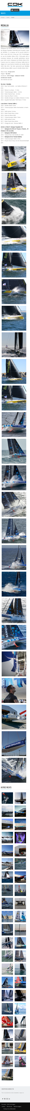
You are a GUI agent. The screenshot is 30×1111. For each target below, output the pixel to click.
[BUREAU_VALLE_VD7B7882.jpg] (14, 371)
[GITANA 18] (20, 798)
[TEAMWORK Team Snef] (20, 1008)
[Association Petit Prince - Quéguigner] (7, 798)
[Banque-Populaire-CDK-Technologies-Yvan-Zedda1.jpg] (14, 610)
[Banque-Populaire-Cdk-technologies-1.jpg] (14, 584)
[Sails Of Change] (20, 929)
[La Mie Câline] (20, 1048)
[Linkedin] (9, 1099)
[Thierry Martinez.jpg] (14, 637)
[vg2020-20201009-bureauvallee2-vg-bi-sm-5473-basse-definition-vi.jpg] (14, 211)
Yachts (7, 17)
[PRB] (7, 1061)
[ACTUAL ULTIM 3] (7, 864)
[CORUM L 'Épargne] (20, 943)
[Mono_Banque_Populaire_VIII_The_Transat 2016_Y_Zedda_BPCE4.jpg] (14, 557)
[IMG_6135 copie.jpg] (14, 743)
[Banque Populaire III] (7, 956)
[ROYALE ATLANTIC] (7, 903)
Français (2, 17)
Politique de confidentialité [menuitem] (9, 1108)
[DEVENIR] (7, 1074)
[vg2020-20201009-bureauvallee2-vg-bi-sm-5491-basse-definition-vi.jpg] (14, 185)
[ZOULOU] (7, 916)
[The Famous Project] (20, 969)
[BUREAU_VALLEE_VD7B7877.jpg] (14, 318)
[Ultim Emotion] (7, 929)
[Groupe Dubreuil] (20, 916)
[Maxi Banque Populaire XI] (7, 824)
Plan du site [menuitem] (9, 1106)
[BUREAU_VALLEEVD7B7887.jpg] (14, 265)
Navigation (16, 10)
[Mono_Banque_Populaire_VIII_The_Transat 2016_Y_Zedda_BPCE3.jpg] (14, 770)
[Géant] (7, 890)
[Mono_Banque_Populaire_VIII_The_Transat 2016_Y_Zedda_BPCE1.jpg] (14, 531)
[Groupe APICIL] (7, 1022)
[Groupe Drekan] (20, 890)
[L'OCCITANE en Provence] (20, 995)
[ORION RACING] (20, 1022)
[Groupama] (7, 969)
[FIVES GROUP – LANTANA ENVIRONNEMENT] (20, 1061)
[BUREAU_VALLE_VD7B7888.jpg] (14, 398)
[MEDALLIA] (7, 1035)
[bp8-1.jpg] (14, 717)
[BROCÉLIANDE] (7, 995)
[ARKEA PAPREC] (20, 982)
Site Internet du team (6, 79)
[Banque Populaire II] (20, 956)
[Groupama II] (20, 864)
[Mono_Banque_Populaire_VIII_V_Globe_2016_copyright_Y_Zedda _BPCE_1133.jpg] (14, 451)
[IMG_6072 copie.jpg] (14, 690)
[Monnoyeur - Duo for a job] (20, 1035)
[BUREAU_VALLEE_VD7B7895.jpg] (14, 344)
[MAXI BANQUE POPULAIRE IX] (7, 850)
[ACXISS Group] (7, 1048)
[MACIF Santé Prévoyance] (20, 811)
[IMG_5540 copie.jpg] (14, 664)
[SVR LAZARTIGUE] (7, 811)
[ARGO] (7, 943)
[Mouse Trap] (20, 903)
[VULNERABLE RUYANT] (20, 824)
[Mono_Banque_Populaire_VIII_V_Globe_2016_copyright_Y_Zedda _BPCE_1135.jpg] (14, 477)
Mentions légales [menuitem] (17, 1106)
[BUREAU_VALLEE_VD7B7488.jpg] (14, 291)
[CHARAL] (20, 877)
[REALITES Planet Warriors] (7, 837)
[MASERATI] (7, 982)
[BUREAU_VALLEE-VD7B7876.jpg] (14, 238)
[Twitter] (2, 1099)
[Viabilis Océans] (20, 837)
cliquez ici (21, 1092)
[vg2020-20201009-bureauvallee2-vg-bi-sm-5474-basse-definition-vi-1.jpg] (14, 158)
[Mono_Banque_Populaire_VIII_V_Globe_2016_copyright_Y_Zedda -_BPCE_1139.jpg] (14, 424)
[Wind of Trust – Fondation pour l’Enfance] (7, 877)
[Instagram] (7, 1099)
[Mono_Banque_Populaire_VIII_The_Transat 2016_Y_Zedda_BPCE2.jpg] (14, 504)
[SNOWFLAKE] (7, 1008)
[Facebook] (5, 1099)
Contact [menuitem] (3, 1106)
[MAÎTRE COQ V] (20, 850)
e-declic (4, 1104)
